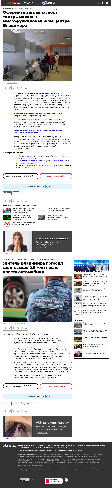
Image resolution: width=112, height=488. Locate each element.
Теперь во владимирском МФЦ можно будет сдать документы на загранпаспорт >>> (38, 114)
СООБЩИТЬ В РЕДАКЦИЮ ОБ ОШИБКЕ (70, 450)
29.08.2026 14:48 (8, 260)
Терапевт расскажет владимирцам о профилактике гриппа (24, 223)
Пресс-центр (41, 445)
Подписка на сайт (24, 447)
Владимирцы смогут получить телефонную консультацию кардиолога (22, 217)
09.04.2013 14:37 (8, 9)
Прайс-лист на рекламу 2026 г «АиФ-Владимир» (52, 447)
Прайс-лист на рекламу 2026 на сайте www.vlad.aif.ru (37, 450)
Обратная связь (53, 445)
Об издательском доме (26, 445)
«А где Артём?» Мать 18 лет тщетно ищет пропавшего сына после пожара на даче (95, 312)
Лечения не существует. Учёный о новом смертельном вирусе (94, 289)
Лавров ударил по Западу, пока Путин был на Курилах (93, 345)
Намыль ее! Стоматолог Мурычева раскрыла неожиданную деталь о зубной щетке (95, 305)
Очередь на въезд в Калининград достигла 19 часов (94, 323)
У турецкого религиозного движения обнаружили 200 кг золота (95, 338)
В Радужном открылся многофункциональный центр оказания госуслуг (57, 217)
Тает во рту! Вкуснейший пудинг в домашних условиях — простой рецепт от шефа (95, 283)
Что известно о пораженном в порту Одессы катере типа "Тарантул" (95, 331)
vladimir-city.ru (12, 83)
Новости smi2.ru (10, 253)
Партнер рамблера (37, 479)
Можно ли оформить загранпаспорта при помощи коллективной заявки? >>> (38, 131)
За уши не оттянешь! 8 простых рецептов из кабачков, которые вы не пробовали (96, 276)
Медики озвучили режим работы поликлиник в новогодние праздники (58, 210)
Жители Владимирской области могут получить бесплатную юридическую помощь (23, 210)
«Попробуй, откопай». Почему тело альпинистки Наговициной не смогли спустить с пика (95, 297)
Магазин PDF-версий (68, 445)
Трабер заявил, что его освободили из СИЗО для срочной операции (95, 352)
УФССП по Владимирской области (15, 323)
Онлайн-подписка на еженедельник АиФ (92, 445)
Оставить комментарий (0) (56, 176)
